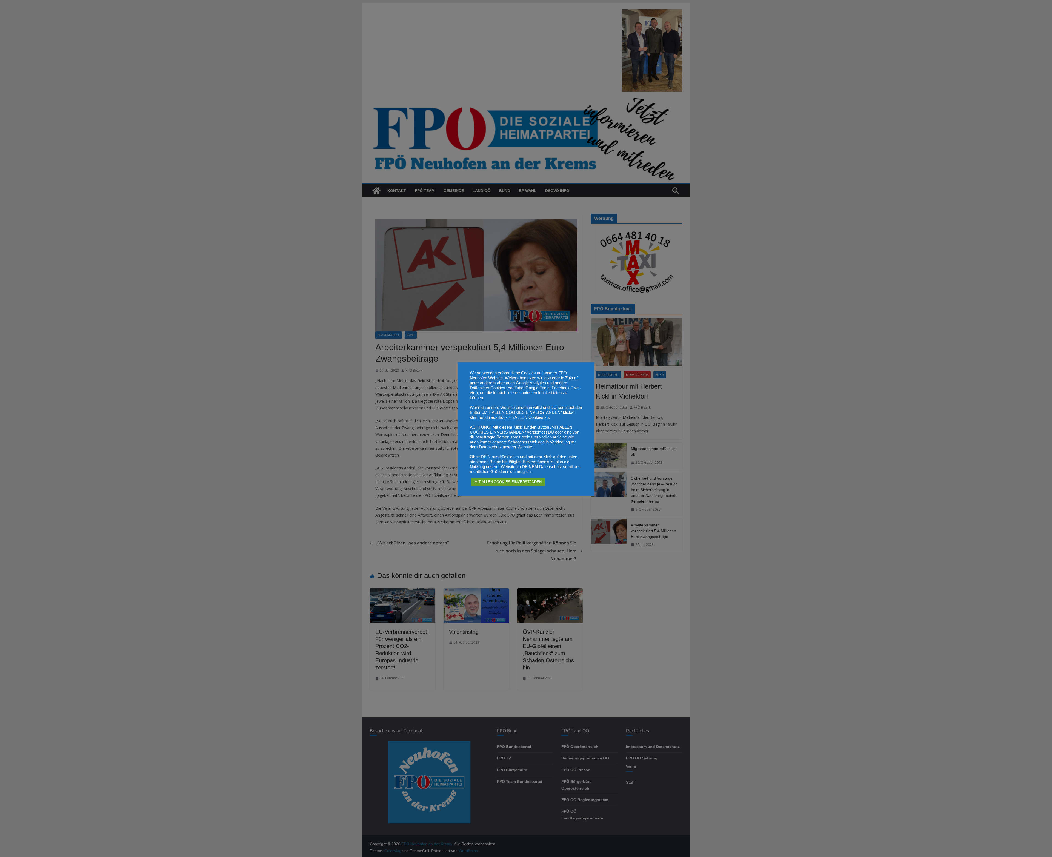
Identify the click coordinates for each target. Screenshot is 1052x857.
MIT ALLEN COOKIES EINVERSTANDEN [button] (508, 482)
